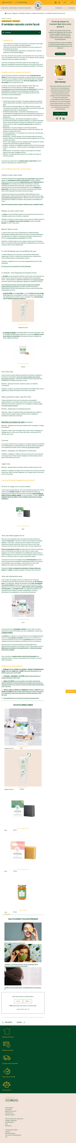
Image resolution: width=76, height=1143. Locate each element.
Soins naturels (16, 21)
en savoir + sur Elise (60, 113)
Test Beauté (71, 691)
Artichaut (35, 636)
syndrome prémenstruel (25, 124)
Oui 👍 (18, 1001)
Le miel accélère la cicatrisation (16, 238)
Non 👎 (27, 1001)
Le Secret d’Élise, (8, 293)
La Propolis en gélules (9, 332)
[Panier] (55, 2)
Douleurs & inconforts (37, 13)
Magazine (15, 13)
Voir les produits (23, 310)
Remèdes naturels (24, 13)
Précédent (8, 1022)
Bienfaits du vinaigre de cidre (13, 422)
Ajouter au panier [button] (23, 349)
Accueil (8, 13)
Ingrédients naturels (6, 21)
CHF (72, 2)
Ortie (9, 637)
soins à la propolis (38, 279)
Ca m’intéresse (60, 53)
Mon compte (8, 2)
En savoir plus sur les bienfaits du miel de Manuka (16, 266)
